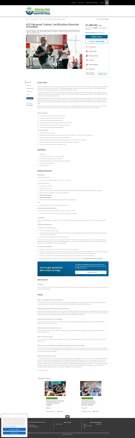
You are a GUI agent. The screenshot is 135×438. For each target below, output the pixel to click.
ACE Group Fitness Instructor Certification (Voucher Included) (55, 403)
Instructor (29, 91)
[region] (14, 425)
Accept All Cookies (14, 429)
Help (84, 427)
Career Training (58, 424)
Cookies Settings (14, 433)
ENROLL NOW (96, 37)
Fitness (40, 19)
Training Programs (33, 19)
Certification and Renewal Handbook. (93, 258)
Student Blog (98, 424)
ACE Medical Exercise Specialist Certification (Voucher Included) (89, 403)
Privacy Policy (69, 434)
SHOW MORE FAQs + (42, 370)
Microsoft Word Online (46, 195)
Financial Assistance (87, 425)
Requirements (30, 88)
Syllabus (29, 85)
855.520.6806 (29, 105)
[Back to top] (67, 422)
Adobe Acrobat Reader (46, 197)
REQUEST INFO (102, 74)
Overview (29, 82)
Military (84, 424)
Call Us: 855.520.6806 (102, 19)
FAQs (28, 94)
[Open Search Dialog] (107, 2)
